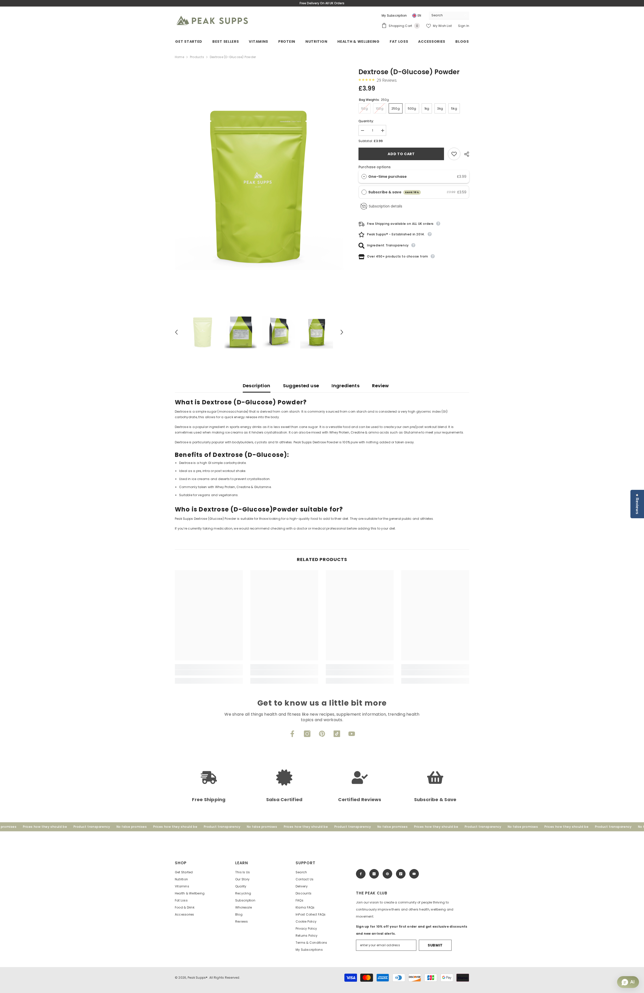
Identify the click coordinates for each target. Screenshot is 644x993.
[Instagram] (307, 733)
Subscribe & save (393, 192)
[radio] (364, 176)
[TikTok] (336, 733)
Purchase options (374, 166)
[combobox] (445, 15)
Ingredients (345, 385)
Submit (435, 945)
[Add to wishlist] (454, 154)
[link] (209, 672)
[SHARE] (464, 154)
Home (179, 57)
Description (256, 385)
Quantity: (366, 121)
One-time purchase (387, 176)
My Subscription (394, 15)
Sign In (463, 26)
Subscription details (385, 206)
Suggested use (301, 385)
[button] (176, 332)
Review (380, 385)
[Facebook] (292, 733)
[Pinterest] (322, 733)
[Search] (449, 15)
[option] (259, 185)
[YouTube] (351, 733)
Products (197, 57)
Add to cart (401, 153)
